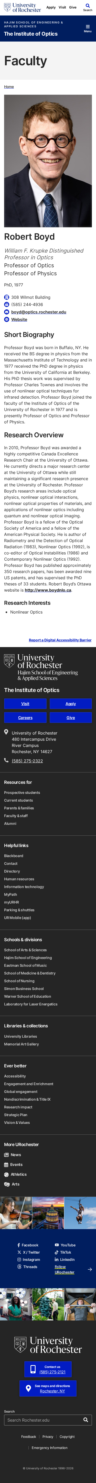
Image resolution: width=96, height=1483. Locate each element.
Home (9, 86)
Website (19, 319)
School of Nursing (19, 980)
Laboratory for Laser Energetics (30, 1004)
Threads (30, 1266)
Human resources (19, 878)
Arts (15, 1184)
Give (73, 7)
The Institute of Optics (31, 34)
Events (16, 1164)
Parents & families (19, 807)
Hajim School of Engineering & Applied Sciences (33, 24)
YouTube (68, 1245)
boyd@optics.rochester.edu (38, 312)
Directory (12, 871)
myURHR (11, 902)
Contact (10, 863)
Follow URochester (64, 1269)
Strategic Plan (15, 1114)
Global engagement (20, 1091)
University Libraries (20, 1036)
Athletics (19, 1174)
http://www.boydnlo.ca (48, 590)
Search (9, 1411)
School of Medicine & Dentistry (30, 973)
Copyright (67, 1436)
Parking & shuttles (19, 909)
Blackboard (13, 855)
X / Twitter (31, 1252)
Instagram (31, 1259)
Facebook (30, 1245)
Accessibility (15, 1076)
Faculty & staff (16, 815)
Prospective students (22, 792)
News (16, 1154)
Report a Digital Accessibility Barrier (60, 640)
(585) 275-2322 (27, 761)
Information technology (24, 886)
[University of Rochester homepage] (22, 7)
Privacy (47, 1436)
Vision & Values (17, 1122)
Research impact (18, 1107)
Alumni (10, 823)
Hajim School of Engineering (28, 957)
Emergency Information (50, 1447)
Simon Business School (24, 988)
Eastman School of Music (25, 965)
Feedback (28, 1436)
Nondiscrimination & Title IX (27, 1099)
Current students (18, 800)
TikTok (65, 1252)
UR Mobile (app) (17, 917)
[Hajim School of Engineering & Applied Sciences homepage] (41, 667)
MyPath (10, 894)
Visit (62, 7)
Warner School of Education (27, 996)
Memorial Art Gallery (21, 1044)
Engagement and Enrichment (28, 1083)
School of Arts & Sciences (25, 949)
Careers (25, 717)
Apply (51, 7)
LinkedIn (67, 1259)
